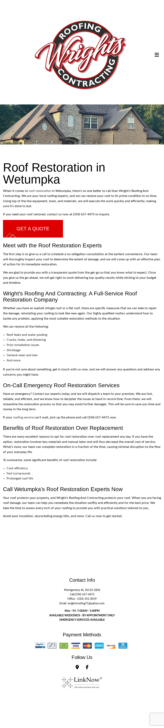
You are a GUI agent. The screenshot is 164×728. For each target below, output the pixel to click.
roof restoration (40, 191)
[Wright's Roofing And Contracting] (80, 54)
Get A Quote (33, 228)
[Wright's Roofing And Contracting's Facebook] (87, 667)
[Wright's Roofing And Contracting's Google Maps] (77, 667)
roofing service (23, 417)
